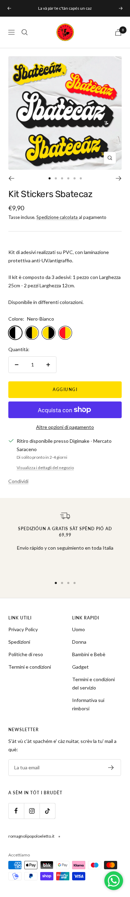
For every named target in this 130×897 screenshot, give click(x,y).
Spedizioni (19, 642)
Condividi (18, 481)
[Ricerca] (24, 32)
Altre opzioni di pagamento (65, 427)
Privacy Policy (23, 629)
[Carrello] (118, 32)
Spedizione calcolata (57, 217)
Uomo (78, 629)
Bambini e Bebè (88, 654)
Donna (79, 642)
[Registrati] (111, 767)
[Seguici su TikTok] (47, 811)
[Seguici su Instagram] (32, 811)
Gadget (80, 667)
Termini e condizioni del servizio (93, 683)
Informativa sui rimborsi (88, 704)
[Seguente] (119, 178)
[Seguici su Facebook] (16, 811)
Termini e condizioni (29, 667)
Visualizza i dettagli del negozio (45, 467)
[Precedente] (11, 178)
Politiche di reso (25, 654)
